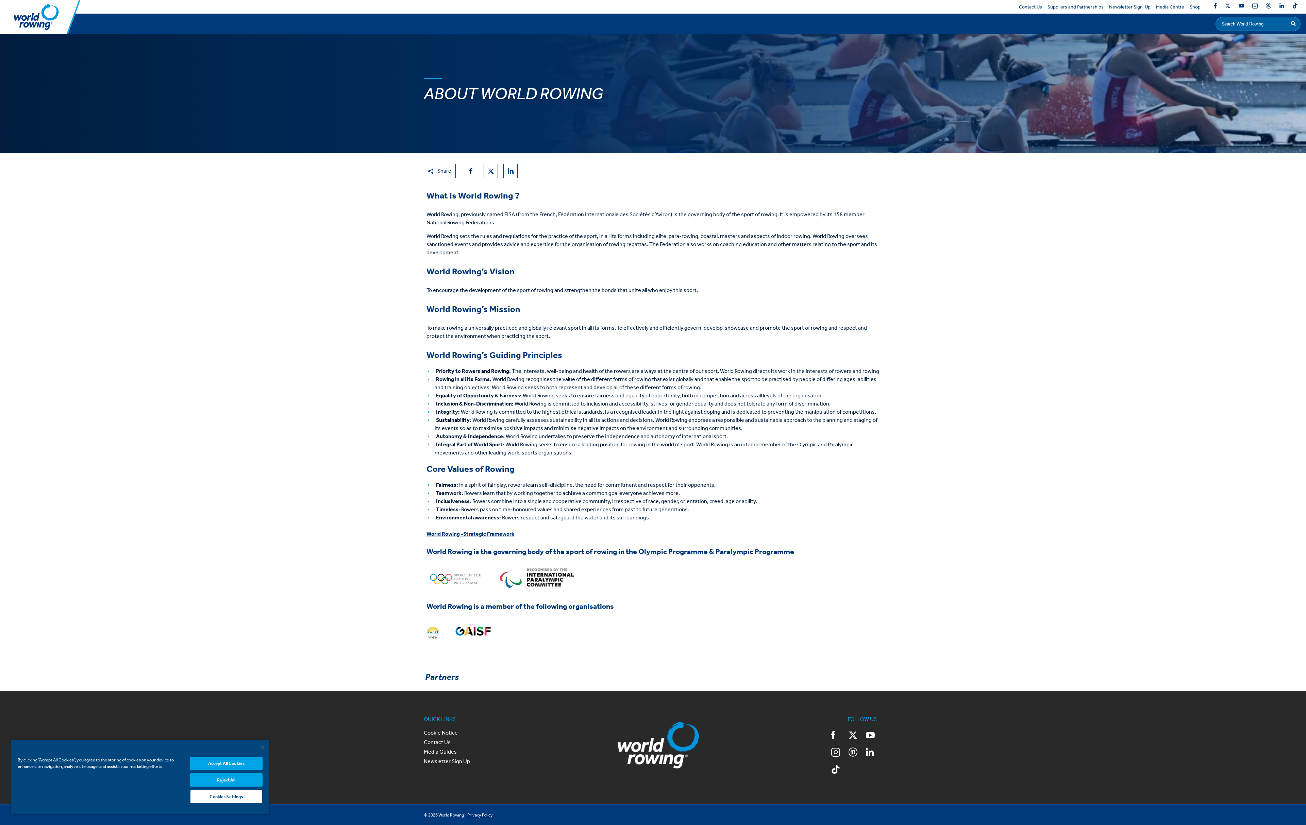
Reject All (226, 780)
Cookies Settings (226, 796)
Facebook (1215, 7)
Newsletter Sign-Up (1130, 7)
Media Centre (1170, 7)
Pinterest (1268, 7)
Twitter (1227, 7)
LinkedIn (1281, 7)
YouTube (1241, 7)
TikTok (1295, 7)
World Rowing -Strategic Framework (470, 534)
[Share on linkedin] (510, 171)
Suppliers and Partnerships (1076, 7)
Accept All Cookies (226, 763)
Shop (1195, 7)
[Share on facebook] (471, 171)
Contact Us (1030, 7)
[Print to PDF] (530, 171)
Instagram (1255, 7)
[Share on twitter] (491, 171)
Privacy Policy (480, 815)
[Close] (263, 747)
